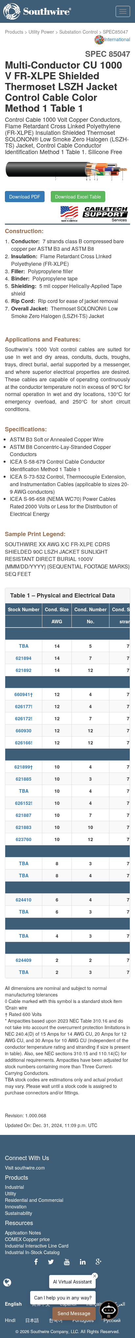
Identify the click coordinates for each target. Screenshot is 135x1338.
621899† (23, 766)
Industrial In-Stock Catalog (32, 1252)
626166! (23, 742)
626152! (23, 803)
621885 (23, 778)
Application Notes (23, 1232)
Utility (10, 1193)
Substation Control (78, 31)
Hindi (10, 1320)
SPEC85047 (115, 31)
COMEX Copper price (27, 1239)
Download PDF (24, 196)
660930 (23, 730)
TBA (24, 646)
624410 (23, 899)
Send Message (74, 1313)
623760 (23, 839)
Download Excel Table (78, 196)
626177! (23, 706)
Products (14, 31)
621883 (23, 827)
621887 (23, 815)
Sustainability (18, 1213)
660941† (23, 694)
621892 (23, 670)
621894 (23, 658)
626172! (23, 718)
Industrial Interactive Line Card (36, 1245)
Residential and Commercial (34, 1200)
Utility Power (41, 31)
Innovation (16, 1206)
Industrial (14, 1187)
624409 (23, 960)
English (13, 1303)
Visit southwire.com (25, 1167)
